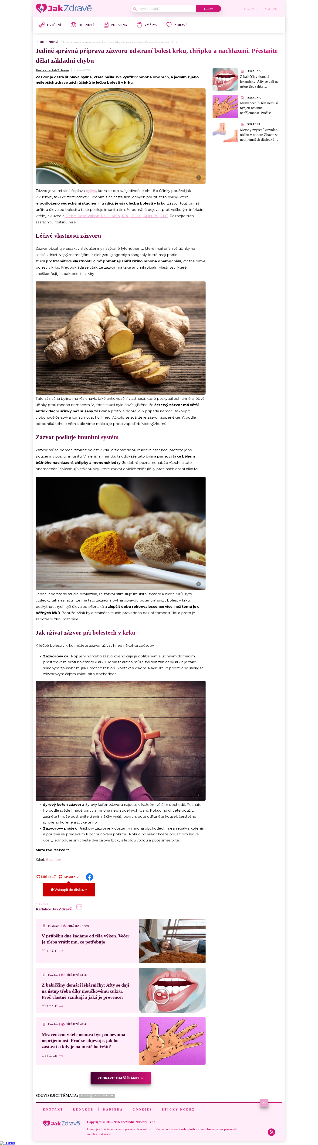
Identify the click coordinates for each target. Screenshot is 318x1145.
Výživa (151, 25)
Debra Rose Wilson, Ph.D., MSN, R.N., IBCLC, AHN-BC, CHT (116, 216)
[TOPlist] (7, 1143)
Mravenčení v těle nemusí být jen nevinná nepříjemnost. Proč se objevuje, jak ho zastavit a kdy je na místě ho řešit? (83, 1040)
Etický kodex (178, 1109)
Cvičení (54, 25)
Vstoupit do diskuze (70, 890)
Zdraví (180, 25)
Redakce (83, 1109)
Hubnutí (86, 25)
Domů (40, 42)
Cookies (142, 1109)
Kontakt (53, 1109)
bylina (91, 190)
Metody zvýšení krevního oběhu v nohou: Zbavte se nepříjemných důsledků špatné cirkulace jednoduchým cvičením (259, 139)
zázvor (85, 1096)
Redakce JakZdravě (52, 70)
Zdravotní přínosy (103, 1096)
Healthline (53, 859)
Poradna (119, 25)
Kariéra (113, 1109)
